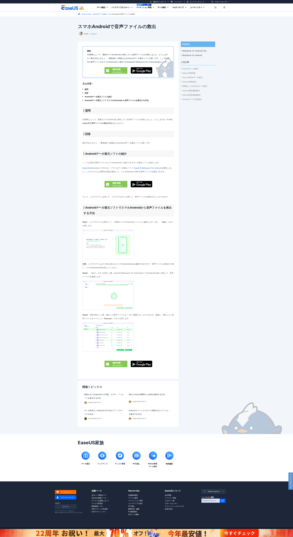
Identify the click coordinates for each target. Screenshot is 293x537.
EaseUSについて (173, 491)
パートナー (178, 2)
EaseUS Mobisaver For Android (147, 168)
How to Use (86, 14)
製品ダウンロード (159, 2)
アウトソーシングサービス (174, 506)
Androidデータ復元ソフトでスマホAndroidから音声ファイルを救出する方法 (117, 100)
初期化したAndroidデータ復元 (194, 86)
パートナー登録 (170, 498)
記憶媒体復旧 (133, 495)
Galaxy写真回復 (188, 73)
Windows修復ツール (99, 498)
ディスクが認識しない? (100, 501)
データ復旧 (101, 7)
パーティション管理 (143, 7)
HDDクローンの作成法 (100, 509)
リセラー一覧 (169, 501)
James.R (93, 34)
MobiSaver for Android (192, 55)
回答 (86, 93)
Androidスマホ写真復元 (192, 99)
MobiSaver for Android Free (194, 51)
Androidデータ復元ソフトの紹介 (98, 96)
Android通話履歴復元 (191, 90)
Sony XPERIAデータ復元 (192, 77)
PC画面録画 (132, 512)
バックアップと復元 (135, 503)
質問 (86, 89)
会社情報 (168, 495)
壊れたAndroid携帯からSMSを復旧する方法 (147, 394)
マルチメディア (178, 7)
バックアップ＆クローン (120, 7)
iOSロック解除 (133, 514)
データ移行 (161, 7)
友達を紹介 (169, 509)
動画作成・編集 (133, 509)
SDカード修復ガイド (99, 495)
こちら (80, 512)
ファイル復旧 (133, 498)
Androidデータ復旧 (99, 14)
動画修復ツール (97, 506)
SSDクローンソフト (99, 512)
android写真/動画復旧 (191, 95)
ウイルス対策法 (97, 503)
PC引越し (131, 506)
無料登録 (65, 507)
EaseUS (72, 7)
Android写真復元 (189, 82)
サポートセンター (221, 2)
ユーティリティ (196, 7)
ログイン (71, 510)
